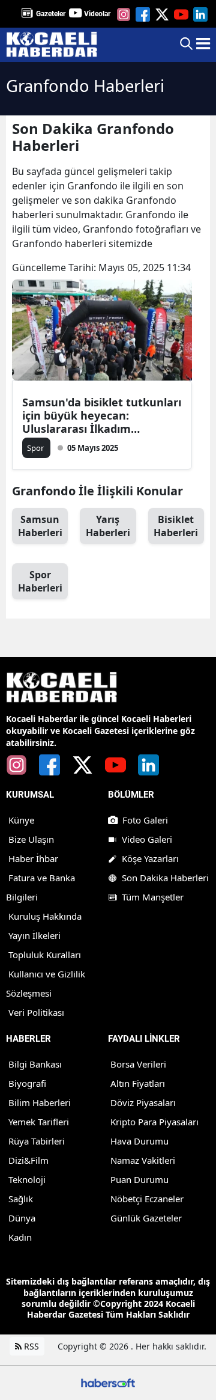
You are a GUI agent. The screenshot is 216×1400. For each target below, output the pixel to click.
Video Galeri (147, 839)
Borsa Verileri (138, 1064)
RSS (30, 1346)
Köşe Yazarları (150, 858)
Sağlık (20, 1199)
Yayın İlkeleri (34, 935)
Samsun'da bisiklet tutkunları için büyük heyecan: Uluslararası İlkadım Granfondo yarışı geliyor (101, 415)
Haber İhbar (33, 858)
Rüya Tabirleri (36, 1141)
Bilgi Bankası (35, 1064)
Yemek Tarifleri (38, 1122)
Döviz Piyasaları (143, 1102)
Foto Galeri (145, 820)
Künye (21, 820)
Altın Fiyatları (137, 1083)
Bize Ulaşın (31, 839)
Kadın (20, 1237)
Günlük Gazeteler (146, 1218)
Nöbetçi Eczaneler (147, 1199)
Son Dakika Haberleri (165, 878)
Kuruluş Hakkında (45, 916)
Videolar (97, 14)
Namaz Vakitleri (142, 1160)
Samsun (40, 526)
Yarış (108, 526)
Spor (40, 581)
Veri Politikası (36, 1012)
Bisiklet (176, 526)
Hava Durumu (139, 1141)
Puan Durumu (139, 1179)
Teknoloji (27, 1179)
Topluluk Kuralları (44, 955)
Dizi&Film (28, 1160)
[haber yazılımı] (108, 1381)
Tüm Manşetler (153, 897)
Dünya (21, 1218)
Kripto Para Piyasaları (154, 1122)
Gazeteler (50, 14)
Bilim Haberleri (39, 1102)
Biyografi (27, 1083)
